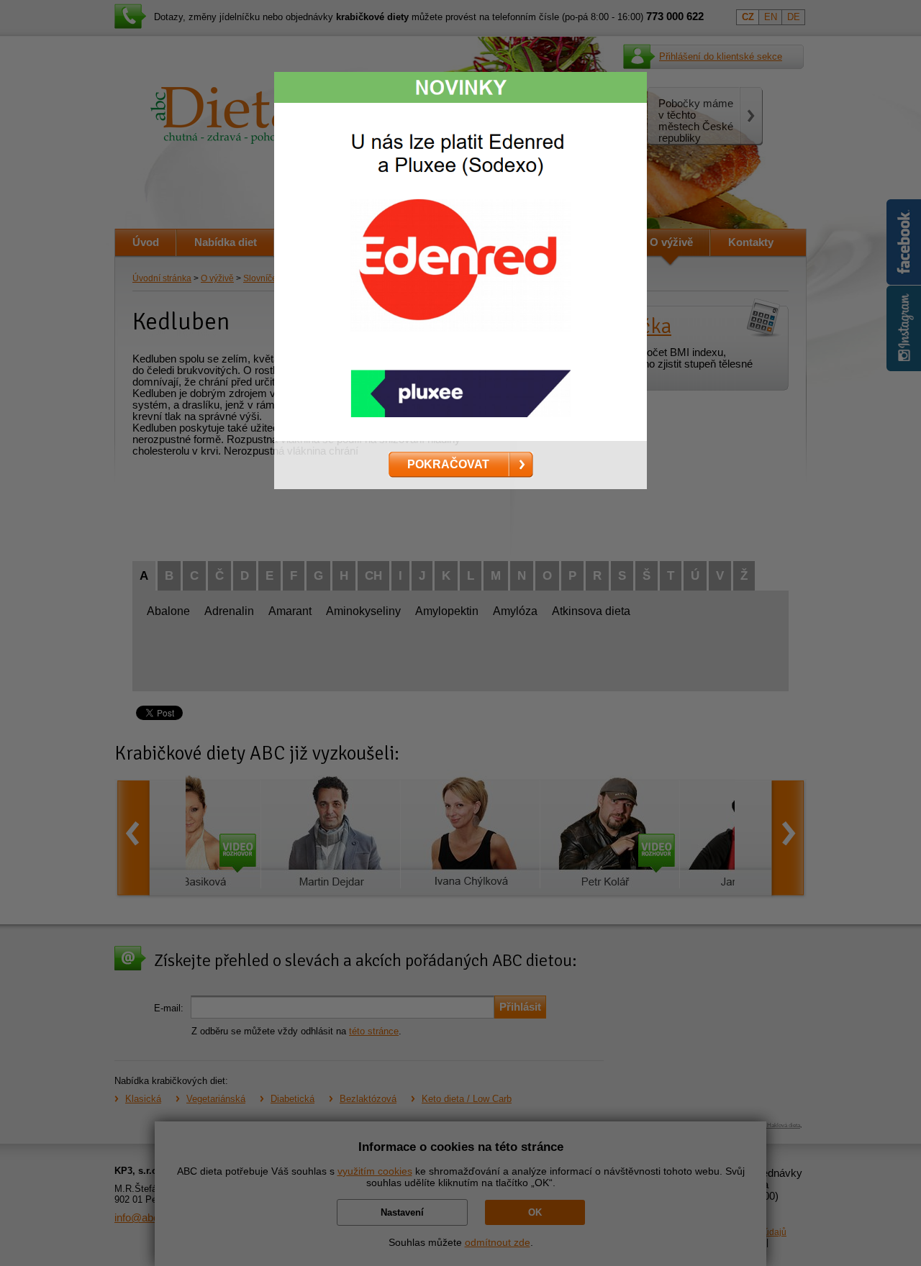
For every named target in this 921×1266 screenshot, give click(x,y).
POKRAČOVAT (448, 463)
